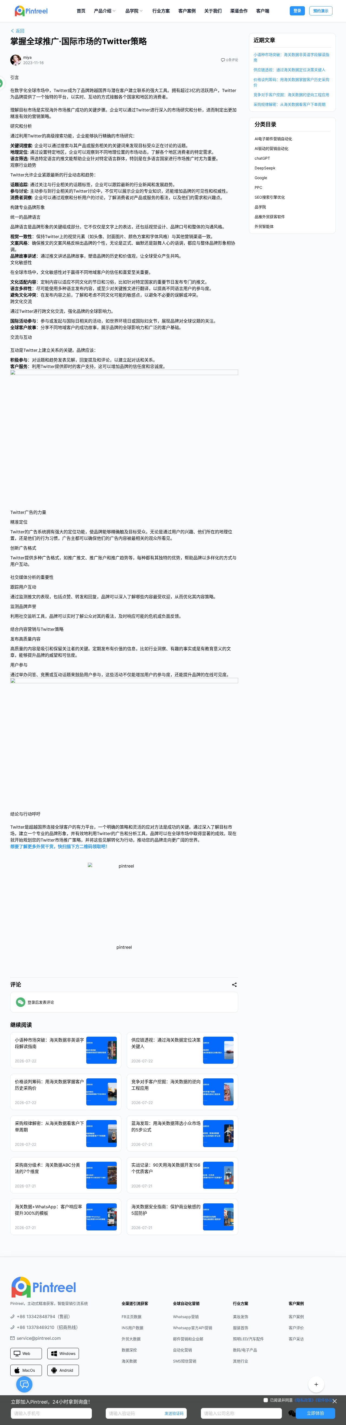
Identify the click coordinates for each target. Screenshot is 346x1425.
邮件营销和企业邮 (188, 1339)
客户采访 (296, 1339)
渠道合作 (239, 11)
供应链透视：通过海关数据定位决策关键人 (289, 69)
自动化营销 (182, 1350)
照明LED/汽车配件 (248, 1339)
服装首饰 (240, 1327)
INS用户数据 (132, 1327)
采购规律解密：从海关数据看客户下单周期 (289, 104)
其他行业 (240, 1361)
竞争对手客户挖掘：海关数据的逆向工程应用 (291, 94)
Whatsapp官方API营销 (192, 1327)
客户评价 (296, 1327)
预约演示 (320, 10)
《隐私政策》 (304, 1400)
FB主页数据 (131, 1316)
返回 (20, 31)
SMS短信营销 (184, 1361)
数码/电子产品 (245, 1350)
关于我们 (213, 11)
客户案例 (187, 11)
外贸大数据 (131, 1339)
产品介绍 (102, 11)
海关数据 (129, 1361)
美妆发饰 (240, 1316)
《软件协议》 (325, 1400)
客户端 (262, 11)
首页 (81, 11)
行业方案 (161, 11)
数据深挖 (129, 1350)
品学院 (131, 11)
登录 (297, 10)
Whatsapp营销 (186, 1316)
